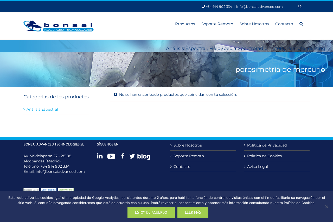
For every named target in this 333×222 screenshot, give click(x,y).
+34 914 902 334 (55, 166)
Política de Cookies (264, 156)
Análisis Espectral (42, 109)
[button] (301, 23)
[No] (326, 206)
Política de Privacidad (267, 145)
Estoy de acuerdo (151, 212)
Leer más (193, 212)
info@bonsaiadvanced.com (259, 6)
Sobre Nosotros (188, 145)
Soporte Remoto (189, 156)
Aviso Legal (257, 166)
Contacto (182, 166)
